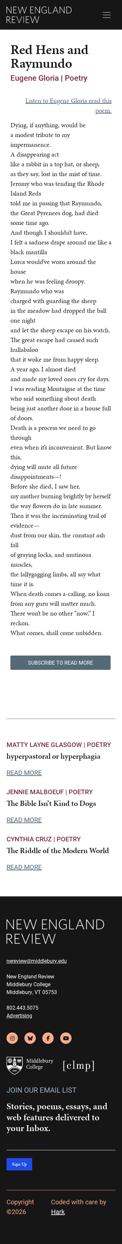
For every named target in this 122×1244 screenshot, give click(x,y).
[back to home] (39, 15)
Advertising (19, 1015)
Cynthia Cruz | (32, 839)
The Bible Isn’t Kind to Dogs (51, 803)
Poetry (76, 78)
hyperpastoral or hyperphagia (54, 756)
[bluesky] (30, 1038)
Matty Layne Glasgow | (47, 744)
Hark (58, 1211)
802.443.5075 (22, 1007)
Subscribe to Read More (60, 662)
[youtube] (66, 1038)
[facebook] (48, 1038)
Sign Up (19, 1164)
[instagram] (12, 1038)
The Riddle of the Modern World (58, 850)
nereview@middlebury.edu (37, 960)
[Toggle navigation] (106, 15)
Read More (24, 772)
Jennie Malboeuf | (38, 791)
